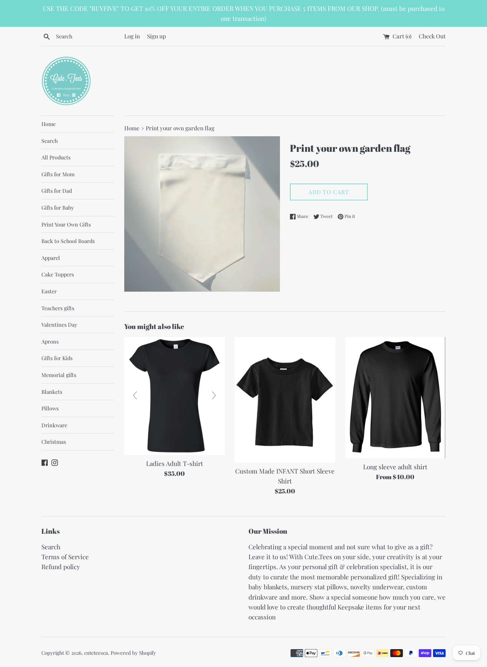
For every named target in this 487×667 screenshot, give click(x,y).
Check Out (432, 36)
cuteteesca (96, 652)
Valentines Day (59, 324)
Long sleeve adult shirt (395, 466)
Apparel (50, 257)
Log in (132, 36)
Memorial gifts (58, 374)
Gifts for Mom (58, 174)
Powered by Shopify (133, 652)
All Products (56, 157)
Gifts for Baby (57, 207)
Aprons (50, 341)
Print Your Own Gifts (66, 224)
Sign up (156, 36)
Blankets (51, 391)
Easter (49, 291)
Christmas (53, 441)
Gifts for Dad (56, 190)
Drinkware (54, 425)
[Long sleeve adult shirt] (395, 397)
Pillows (50, 408)
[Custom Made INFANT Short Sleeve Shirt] (285, 399)
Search (49, 140)
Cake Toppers (57, 274)
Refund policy (60, 566)
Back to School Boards (68, 240)
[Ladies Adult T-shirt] (174, 396)
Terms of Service (65, 556)
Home (48, 123)
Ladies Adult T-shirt (174, 463)
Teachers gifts (57, 308)
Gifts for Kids (57, 357)
